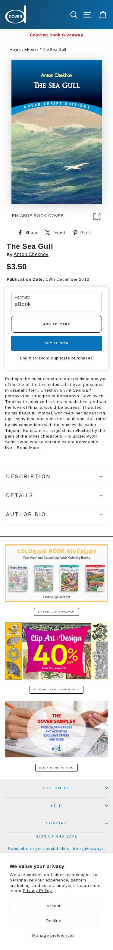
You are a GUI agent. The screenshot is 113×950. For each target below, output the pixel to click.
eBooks (31, 49)
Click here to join (56, 767)
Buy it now (57, 343)
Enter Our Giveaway (56, 611)
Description (28, 476)
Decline (53, 920)
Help (56, 806)
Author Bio (26, 514)
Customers (57, 788)
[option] (56, 35)
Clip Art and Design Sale (56, 689)
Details (19, 495)
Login (25, 358)
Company (56, 823)
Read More (28, 447)
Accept (53, 906)
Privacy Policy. (37, 890)
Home (15, 49)
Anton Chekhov (31, 254)
